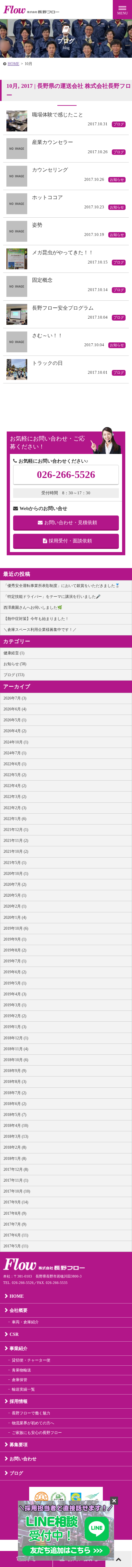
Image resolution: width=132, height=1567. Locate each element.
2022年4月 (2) (15, 785)
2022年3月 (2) (15, 796)
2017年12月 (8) (16, 1169)
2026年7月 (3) (15, 698)
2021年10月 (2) (16, 851)
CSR (14, 1334)
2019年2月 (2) (15, 1016)
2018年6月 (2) (15, 1104)
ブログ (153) (14, 675)
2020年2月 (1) (15, 906)
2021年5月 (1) (15, 862)
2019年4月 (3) (15, 994)
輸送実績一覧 (23, 1389)
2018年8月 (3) (15, 1081)
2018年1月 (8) (15, 1158)
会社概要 (19, 1310)
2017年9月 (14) (16, 1202)
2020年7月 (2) (15, 884)
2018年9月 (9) (15, 1070)
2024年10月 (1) (16, 742)
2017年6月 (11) (16, 1235)
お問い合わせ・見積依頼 (70, 522)
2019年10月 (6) (16, 928)
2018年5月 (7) (15, 1114)
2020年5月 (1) (15, 895)
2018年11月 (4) (16, 1049)
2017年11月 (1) (16, 1180)
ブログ (16, 1473)
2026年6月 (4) (15, 709)
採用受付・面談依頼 (70, 540)
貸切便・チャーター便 (31, 1360)
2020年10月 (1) (16, 873)
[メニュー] (122, 9)
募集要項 (19, 1444)
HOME (13, 64)
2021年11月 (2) (16, 840)
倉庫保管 (19, 1380)
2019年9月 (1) (15, 939)
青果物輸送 (21, 1370)
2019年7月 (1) (15, 961)
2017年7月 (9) (15, 1224)
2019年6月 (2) (15, 972)
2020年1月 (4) (15, 917)
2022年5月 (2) (15, 775)
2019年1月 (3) (15, 1027)
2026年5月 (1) (15, 720)
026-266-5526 (66, 474)
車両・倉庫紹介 (25, 1322)
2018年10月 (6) (16, 1060)
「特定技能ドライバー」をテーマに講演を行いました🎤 (52, 596)
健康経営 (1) (14, 653)
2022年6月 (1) (15, 764)
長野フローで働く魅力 (31, 1413)
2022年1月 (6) (15, 819)
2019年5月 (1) (15, 983)
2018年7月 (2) (15, 1093)
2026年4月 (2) (15, 731)
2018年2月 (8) (15, 1147)
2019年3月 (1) (15, 1005)
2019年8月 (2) (15, 950)
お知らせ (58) (15, 664)
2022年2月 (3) (15, 808)
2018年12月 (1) (16, 1038)
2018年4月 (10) (16, 1125)
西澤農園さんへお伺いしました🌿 (33, 607)
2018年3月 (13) (16, 1136)
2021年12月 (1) (16, 829)
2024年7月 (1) (15, 753)
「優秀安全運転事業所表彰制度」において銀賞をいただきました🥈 (62, 585)
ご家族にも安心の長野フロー (37, 1432)
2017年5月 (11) (16, 1246)
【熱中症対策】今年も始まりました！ (36, 618)
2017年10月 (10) (17, 1191)
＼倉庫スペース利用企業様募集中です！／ (40, 629)
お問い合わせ (23, 1458)
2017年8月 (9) (15, 1213)
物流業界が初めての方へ (33, 1423)
